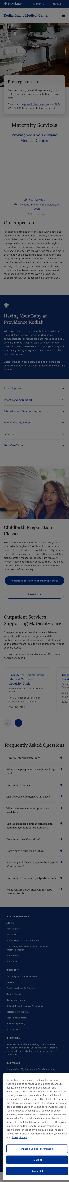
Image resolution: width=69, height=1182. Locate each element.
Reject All (37, 1159)
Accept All (37, 1170)
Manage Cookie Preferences (37, 1148)
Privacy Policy (19, 1137)
